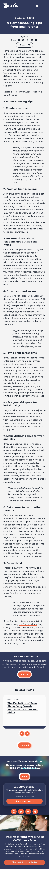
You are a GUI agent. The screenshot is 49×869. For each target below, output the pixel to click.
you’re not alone (28, 624)
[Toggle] (43, 6)
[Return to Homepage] (10, 6)
